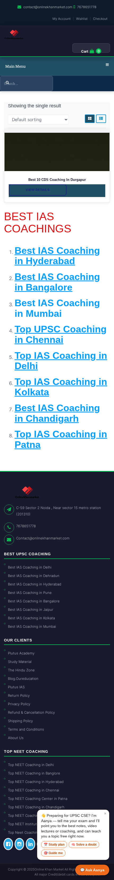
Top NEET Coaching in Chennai (33, 790)
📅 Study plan (54, 844)
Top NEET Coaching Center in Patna (37, 798)
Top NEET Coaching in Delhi (31, 765)
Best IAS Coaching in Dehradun (33, 576)
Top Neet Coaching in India (30, 832)
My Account (61, 19)
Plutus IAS (16, 687)
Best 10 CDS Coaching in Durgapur (57, 180)
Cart (84, 51)
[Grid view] (90, 118)
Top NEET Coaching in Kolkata (32, 815)
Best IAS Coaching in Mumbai (57, 308)
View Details (38, 190)
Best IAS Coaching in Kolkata (31, 618)
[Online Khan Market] (14, 34)
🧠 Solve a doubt (84, 844)
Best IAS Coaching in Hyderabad (34, 584)
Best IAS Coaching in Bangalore (34, 601)
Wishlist (81, 19)
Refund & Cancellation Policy (31, 712)
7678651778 (87, 7)
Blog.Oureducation (23, 678)
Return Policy (19, 695)
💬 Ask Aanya (92, 870)
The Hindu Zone (21, 670)
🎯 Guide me (53, 853)
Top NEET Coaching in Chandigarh (36, 807)
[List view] (101, 118)
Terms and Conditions (26, 729)
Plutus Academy (21, 653)
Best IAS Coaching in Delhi (29, 567)
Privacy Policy (19, 704)
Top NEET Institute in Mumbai (32, 824)
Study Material (20, 661)
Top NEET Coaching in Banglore (34, 773)
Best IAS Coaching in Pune (30, 592)
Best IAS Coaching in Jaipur (30, 609)
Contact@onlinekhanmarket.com (42, 538)
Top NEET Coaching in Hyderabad (36, 782)
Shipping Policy (20, 721)
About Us (16, 738)
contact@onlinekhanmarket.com (47, 7)
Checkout (100, 19)
